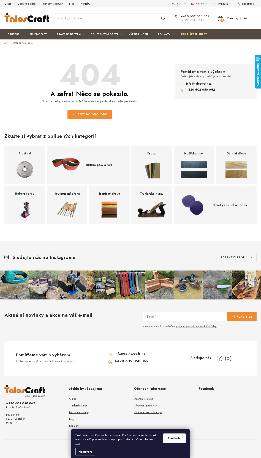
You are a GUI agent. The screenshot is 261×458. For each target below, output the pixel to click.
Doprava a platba (27, 4)
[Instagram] (228, 358)
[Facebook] (219, 358)
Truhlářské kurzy (78, 405)
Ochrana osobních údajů (148, 412)
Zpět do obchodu (92, 114)
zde (77, 443)
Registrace (248, 4)
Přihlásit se (242, 316)
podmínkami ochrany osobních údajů (196, 326)
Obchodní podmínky (145, 405)
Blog (71, 4)
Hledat (163, 18)
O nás (7, 4)
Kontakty (85, 4)
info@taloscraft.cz (199, 84)
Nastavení (85, 452)
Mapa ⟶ (11, 422)
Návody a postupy (53, 4)
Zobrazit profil (234, 257)
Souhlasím (174, 438)
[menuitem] (15, 34)
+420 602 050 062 (195, 16)
